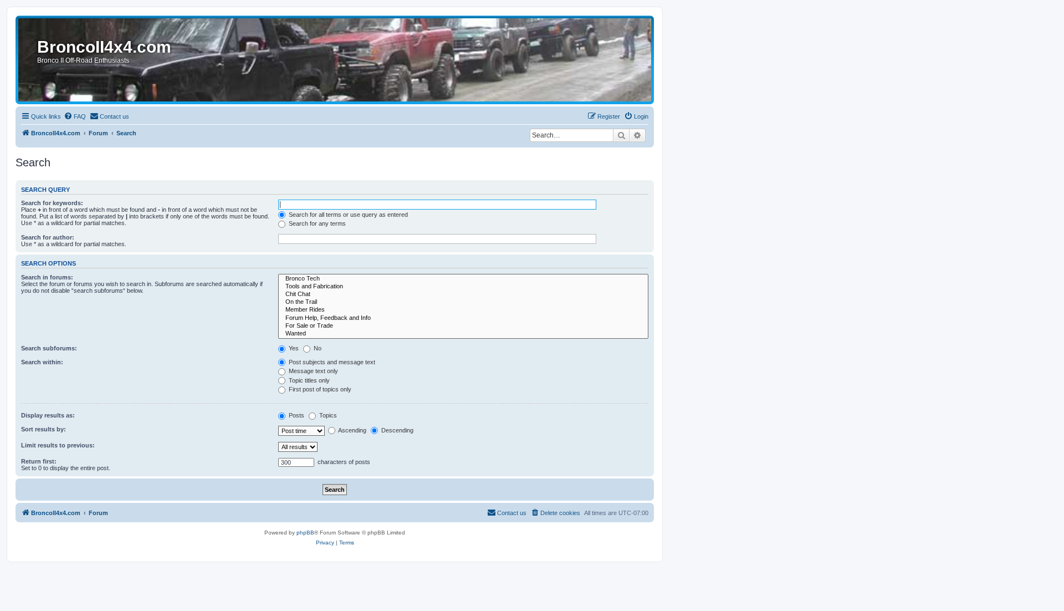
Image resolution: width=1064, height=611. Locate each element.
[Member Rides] (463, 310)
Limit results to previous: (58, 445)
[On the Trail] (463, 302)
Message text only (312, 371)
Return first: (39, 461)
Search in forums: (47, 277)
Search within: (42, 362)
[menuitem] (75, 116)
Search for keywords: (52, 203)
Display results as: (48, 415)
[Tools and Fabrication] (463, 287)
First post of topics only (319, 389)
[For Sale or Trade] (463, 326)
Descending (396, 430)
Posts (295, 415)
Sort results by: (43, 429)
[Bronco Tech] (463, 279)
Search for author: (47, 237)
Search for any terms (316, 223)
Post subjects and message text (331, 362)
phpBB (305, 532)
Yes (293, 348)
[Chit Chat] (463, 294)
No (316, 348)
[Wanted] (463, 334)
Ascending (351, 430)
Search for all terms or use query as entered (347, 214)
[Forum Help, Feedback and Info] (463, 318)
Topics (327, 415)
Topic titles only (308, 380)
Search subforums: (49, 348)
